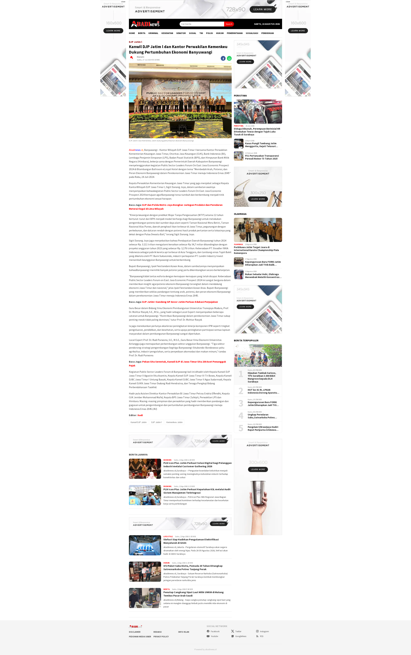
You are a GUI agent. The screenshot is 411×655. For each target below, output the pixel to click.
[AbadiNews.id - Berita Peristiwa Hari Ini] (144, 23)
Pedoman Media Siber (140, 636)
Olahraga (238, 244)
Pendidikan (267, 33)
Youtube (214, 636)
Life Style (168, 536)
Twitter (238, 631)
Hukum (220, 33)
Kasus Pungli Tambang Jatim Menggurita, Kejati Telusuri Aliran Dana (260, 145)
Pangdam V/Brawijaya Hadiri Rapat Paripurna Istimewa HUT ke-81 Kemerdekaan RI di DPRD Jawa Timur (263, 429)
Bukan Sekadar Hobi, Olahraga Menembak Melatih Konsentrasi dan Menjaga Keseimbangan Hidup (262, 276)
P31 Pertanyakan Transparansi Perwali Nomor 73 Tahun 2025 (262, 157)
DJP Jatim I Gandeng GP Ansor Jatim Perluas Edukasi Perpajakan (180, 301)
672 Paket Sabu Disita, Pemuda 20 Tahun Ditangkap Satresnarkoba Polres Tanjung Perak (193, 567)
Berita (141, 33)
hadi (140, 415)
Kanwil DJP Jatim (139, 422)
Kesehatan (167, 33)
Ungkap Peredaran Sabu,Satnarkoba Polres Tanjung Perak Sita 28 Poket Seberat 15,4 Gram (263, 416)
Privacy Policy (161, 636)
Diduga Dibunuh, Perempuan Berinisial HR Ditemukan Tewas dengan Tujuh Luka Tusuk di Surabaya (257, 131)
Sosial (192, 33)
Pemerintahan (235, 33)
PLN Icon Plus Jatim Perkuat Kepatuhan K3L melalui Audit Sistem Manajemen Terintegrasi (197, 491)
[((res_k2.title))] (258, 230)
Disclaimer (134, 632)
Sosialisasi (252, 33)
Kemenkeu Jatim (174, 422)
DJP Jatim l (156, 422)
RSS (261, 636)
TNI (201, 33)
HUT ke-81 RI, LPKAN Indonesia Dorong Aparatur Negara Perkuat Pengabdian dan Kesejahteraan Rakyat (263, 391)
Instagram (264, 631)
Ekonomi (140, 57)
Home (132, 33)
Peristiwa (238, 126)
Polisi (209, 33)
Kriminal (153, 33)
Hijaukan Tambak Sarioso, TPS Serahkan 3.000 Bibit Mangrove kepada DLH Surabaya (262, 377)
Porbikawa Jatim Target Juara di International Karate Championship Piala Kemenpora (256, 250)
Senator (181, 33)
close (123, 1)
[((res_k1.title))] (258, 112)
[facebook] (223, 58)
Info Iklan (183, 632)
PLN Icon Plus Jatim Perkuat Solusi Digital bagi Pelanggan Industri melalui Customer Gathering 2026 (197, 464)
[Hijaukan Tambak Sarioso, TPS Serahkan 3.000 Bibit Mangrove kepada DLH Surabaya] (258, 355)
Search (229, 24)
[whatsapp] (229, 58)
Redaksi (157, 632)
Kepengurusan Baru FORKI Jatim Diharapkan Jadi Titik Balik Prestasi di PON (263, 263)
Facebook (214, 631)
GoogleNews (240, 636)
